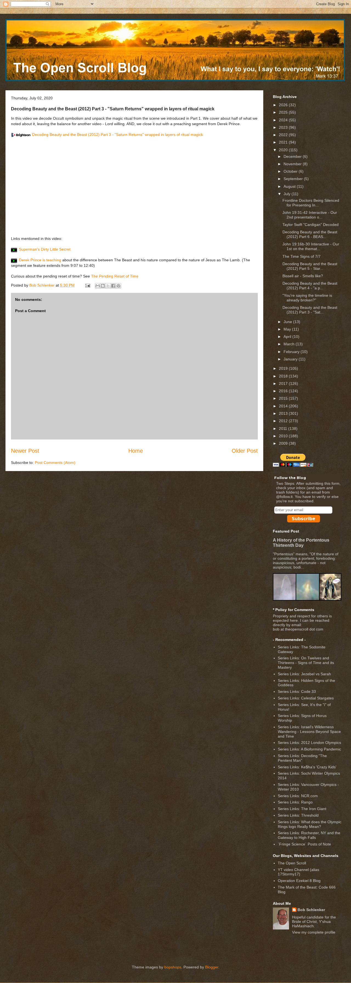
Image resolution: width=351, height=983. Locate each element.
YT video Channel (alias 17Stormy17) (298, 871)
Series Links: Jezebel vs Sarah (304, 674)
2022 (284, 135)
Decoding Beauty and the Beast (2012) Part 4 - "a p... (309, 285)
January (291, 359)
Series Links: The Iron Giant (302, 808)
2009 (284, 443)
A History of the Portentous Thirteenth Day (301, 542)
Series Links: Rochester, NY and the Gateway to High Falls (309, 835)
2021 (284, 142)
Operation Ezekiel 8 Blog (299, 880)
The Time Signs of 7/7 (301, 256)
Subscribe (303, 518)
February (292, 351)
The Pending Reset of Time (114, 276)
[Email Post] (87, 285)
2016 (284, 391)
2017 (284, 383)
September (294, 179)
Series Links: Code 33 (297, 691)
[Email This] (97, 286)
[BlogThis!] (103, 286)
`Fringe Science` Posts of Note (304, 844)
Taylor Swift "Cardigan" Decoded (310, 224)
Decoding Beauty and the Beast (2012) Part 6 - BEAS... (309, 234)
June (288, 322)
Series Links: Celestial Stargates (306, 698)
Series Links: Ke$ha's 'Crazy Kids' (307, 767)
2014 (284, 406)
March (290, 344)
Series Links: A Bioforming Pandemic (309, 749)
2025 (284, 112)
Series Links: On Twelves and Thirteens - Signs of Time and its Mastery (306, 663)
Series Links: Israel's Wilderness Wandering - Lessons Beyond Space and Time (309, 731)
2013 (284, 413)
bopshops (172, 967)
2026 (284, 105)
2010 (284, 436)
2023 (284, 127)
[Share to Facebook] (113, 286)
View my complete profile (313, 932)
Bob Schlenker (311, 910)
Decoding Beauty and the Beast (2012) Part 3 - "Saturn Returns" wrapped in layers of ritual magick (117, 134)
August (290, 186)
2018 (284, 376)
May (288, 329)
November (293, 164)
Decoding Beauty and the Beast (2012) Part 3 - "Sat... (309, 309)
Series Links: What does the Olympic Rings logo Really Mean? (309, 824)
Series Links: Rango (295, 802)
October (291, 171)
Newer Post (25, 451)
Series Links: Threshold (298, 815)
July (287, 194)
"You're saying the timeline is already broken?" (307, 297)
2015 (284, 398)
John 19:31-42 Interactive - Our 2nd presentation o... (309, 214)
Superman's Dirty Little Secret (44, 249)
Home (135, 451)
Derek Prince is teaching (40, 260)
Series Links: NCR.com (298, 796)
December (293, 156)
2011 (283, 428)
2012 (284, 421)
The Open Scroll (292, 863)
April (288, 336)
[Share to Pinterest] (118, 286)
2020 (284, 150)
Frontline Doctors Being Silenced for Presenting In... (310, 202)
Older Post (245, 451)
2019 (284, 368)
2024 (284, 120)
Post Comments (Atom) (55, 462)
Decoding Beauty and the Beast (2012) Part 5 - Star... (309, 266)
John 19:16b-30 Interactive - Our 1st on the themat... (310, 246)
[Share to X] (108, 286)
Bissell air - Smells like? (302, 276)
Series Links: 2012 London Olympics (309, 742)
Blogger (211, 967)
